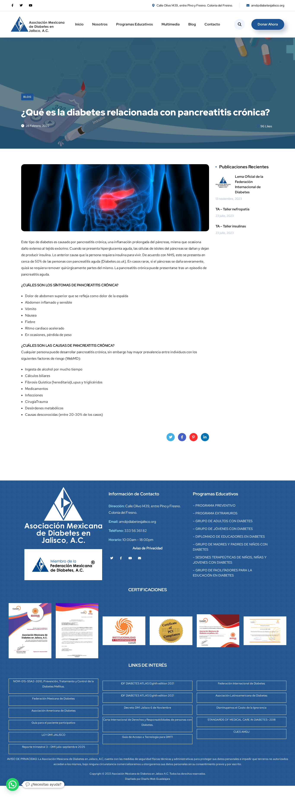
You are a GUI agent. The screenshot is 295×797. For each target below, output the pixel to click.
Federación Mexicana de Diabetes (53, 698)
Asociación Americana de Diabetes (54, 710)
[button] (12, 784)
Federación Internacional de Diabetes (241, 683)
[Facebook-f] (121, 558)
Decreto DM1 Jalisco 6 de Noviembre (147, 707)
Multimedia (171, 24)
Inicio (79, 24)
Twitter (171, 437)
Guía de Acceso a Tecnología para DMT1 (147, 737)
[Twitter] (112, 558)
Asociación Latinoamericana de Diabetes (241, 695)
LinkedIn (205, 437)
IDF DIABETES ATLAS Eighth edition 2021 (147, 683)
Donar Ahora (268, 24)
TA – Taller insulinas (231, 226)
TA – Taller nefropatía (232, 209)
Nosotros (100, 24)
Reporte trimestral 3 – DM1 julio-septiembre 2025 (53, 747)
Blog (192, 24)
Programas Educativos (134, 24)
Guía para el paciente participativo (53, 723)
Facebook (182, 437)
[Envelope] (139, 558)
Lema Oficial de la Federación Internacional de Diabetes (249, 184)
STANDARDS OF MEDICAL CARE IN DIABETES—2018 (242, 719)
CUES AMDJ (241, 732)
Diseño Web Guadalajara (155, 779)
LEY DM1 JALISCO (53, 735)
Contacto (212, 24)
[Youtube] (130, 558)
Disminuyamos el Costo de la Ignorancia (241, 707)
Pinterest (193, 437)
